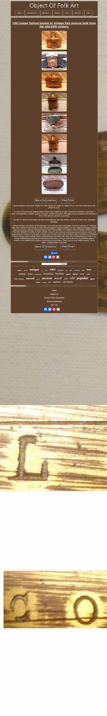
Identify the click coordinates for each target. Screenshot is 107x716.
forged (38, 282)
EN (52, 305)
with (38, 279)
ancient (47, 278)
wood (58, 278)
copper (19, 270)
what (70, 270)
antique (34, 269)
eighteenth (60, 270)
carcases (68, 282)
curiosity (77, 270)
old (72, 278)
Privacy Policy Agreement (54, 298)
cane (75, 273)
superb (25, 270)
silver (46, 270)
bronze (59, 273)
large (30, 274)
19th (66, 278)
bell (49, 282)
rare (52, 269)
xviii (88, 274)
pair (83, 270)
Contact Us (54, 294)
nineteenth (38, 274)
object (68, 274)
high (66, 270)
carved (30, 278)
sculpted (44, 282)
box (89, 269)
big (42, 270)
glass (92, 279)
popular (82, 278)
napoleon (57, 282)
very (82, 273)
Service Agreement (54, 301)
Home (54, 290)
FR (56, 305)
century (22, 273)
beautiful (48, 273)
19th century (19, 279)
